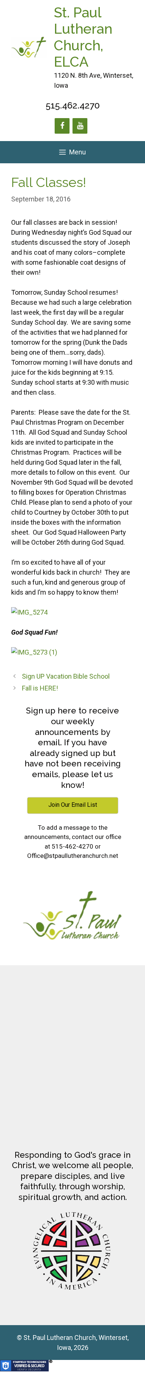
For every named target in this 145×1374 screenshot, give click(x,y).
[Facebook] (62, 126)
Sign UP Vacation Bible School (66, 676)
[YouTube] (79, 126)
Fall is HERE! (40, 688)
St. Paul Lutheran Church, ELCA (83, 37)
